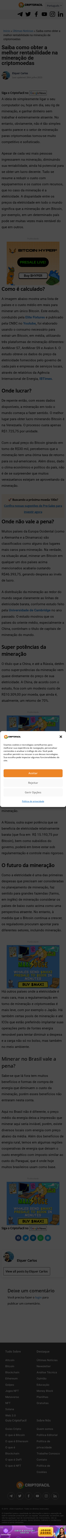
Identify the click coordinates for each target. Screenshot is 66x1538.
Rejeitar (33, 783)
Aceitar (33, 773)
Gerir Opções (33, 792)
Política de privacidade (33, 801)
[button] (60, 736)
